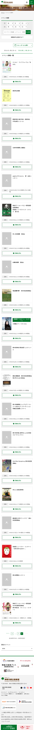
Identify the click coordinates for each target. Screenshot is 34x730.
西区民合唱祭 (16, 90)
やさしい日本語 (4, 695)
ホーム (2, 12)
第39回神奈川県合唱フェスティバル (22, 348)
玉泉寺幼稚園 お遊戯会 (19, 147)
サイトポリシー (22, 692)
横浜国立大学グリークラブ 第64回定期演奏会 (22, 519)
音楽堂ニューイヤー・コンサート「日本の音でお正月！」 (22, 547)
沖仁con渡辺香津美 (18, 489)
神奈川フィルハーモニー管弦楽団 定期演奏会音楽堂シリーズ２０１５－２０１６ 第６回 (22, 208)
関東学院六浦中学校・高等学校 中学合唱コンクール (22, 120)
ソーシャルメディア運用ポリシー (7, 693)
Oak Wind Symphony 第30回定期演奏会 (22, 462)
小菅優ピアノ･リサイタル (20, 324)
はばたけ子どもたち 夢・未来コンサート (22, 177)
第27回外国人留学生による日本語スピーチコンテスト (22, 434)
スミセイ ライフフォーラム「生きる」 (22, 63)
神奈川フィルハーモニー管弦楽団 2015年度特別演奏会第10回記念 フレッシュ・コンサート (22, 606)
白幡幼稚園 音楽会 (18, 262)
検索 (29, 32)
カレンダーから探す (22, 45)
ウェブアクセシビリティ (12, 692)
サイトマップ (4, 692)
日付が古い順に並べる (10, 50)
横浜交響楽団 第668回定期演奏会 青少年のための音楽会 (22, 377)
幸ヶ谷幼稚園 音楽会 (19, 234)
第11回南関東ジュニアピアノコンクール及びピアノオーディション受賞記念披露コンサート (22, 406)
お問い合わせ (26, 693)
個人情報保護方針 (19, 693)
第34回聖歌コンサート (19, 575)
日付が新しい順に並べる (25, 50)
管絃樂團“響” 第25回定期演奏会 (22, 290)
